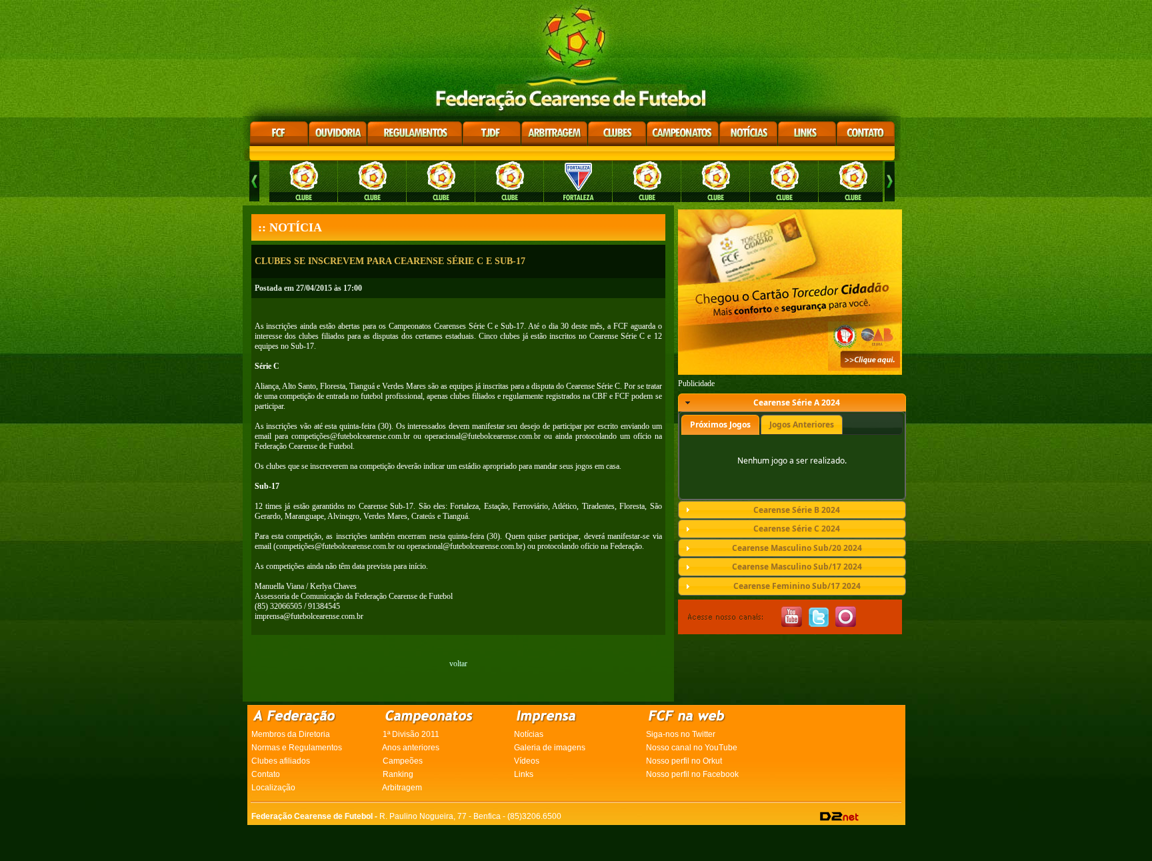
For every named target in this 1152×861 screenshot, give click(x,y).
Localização (273, 787)
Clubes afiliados (280, 761)
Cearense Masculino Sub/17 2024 (797, 566)
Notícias (528, 734)
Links (523, 774)
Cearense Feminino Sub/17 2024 (797, 586)
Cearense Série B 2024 (796, 510)
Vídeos (526, 761)
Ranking (398, 774)
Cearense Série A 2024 (796, 402)
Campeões (403, 761)
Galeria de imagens (549, 747)
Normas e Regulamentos (296, 747)
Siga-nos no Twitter (680, 734)
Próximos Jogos (720, 424)
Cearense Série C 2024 (796, 528)
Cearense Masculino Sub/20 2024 (797, 548)
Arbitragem (402, 787)
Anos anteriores (410, 747)
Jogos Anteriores (801, 424)
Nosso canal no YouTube (691, 747)
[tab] (792, 402)
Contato (265, 774)
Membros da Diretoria (290, 734)
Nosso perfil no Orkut (684, 761)
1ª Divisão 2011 (411, 734)
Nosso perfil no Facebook (692, 774)
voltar (458, 663)
